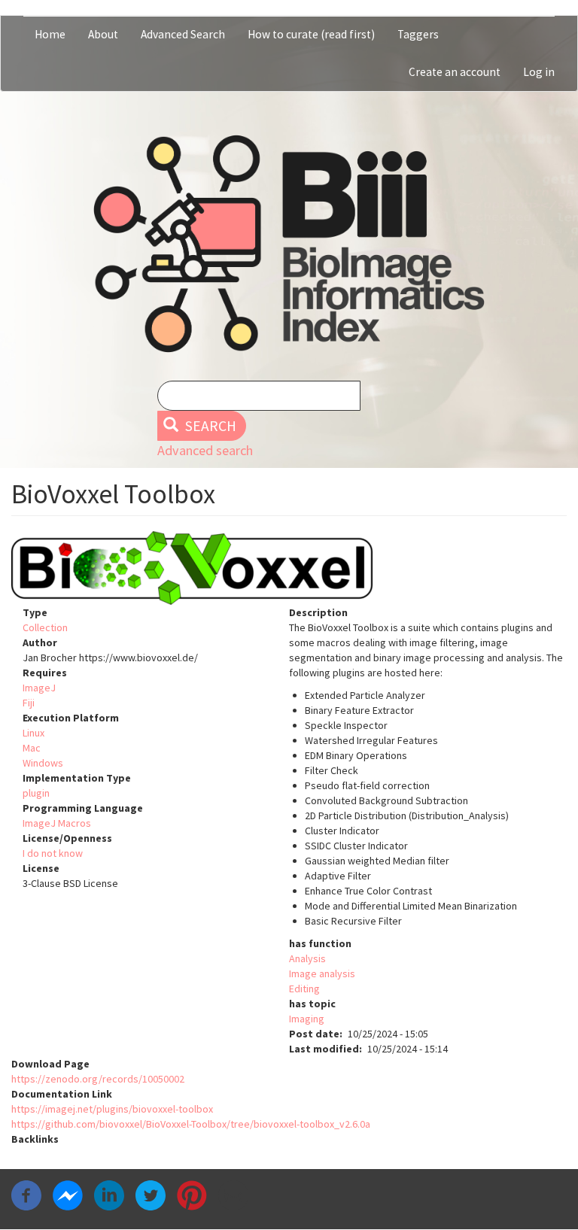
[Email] (233, 1194)
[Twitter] (150, 1194)
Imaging (306, 1018)
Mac (32, 748)
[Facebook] (26, 1194)
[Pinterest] (192, 1194)
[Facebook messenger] (68, 1194)
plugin (36, 793)
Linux (33, 733)
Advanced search (205, 450)
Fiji (29, 702)
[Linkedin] (109, 1194)
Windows (43, 763)
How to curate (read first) (311, 34)
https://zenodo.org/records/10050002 (97, 1079)
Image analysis (322, 973)
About (103, 34)
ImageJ (39, 687)
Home (50, 34)
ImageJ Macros (57, 823)
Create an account (454, 72)
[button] (289, 568)
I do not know (53, 853)
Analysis (307, 958)
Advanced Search (183, 34)
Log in (539, 72)
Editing (304, 988)
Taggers (418, 34)
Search (209, 426)
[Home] (289, 244)
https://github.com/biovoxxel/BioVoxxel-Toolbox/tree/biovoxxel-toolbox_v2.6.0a (190, 1124)
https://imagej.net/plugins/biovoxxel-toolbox (112, 1109)
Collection (45, 627)
